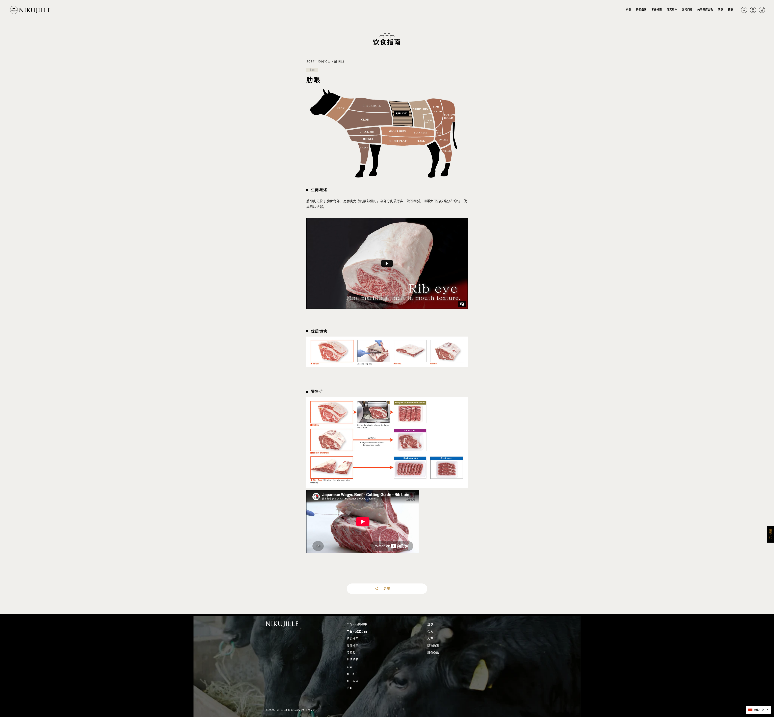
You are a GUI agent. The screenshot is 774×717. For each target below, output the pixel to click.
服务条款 (433, 652)
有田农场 (352, 681)
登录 (430, 624)
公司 (350, 667)
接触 (350, 688)
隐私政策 (433, 645)
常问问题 (352, 659)
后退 (387, 588)
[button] (629, 10)
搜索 (430, 631)
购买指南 (352, 638)
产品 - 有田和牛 (357, 624)
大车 (430, 638)
